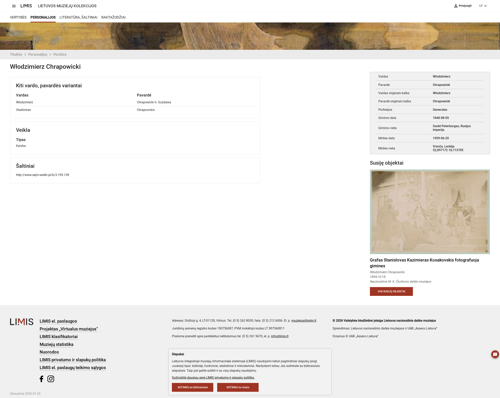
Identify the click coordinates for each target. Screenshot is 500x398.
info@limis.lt (279, 336)
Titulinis (16, 54)
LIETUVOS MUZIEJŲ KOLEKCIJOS (67, 6)
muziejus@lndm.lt (303, 320)
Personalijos (37, 54)
